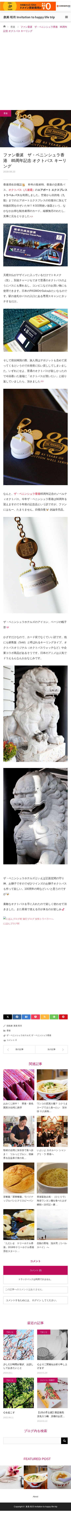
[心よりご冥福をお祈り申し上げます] (52, 1345)
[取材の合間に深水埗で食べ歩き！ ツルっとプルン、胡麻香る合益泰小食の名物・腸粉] (18, 1131)
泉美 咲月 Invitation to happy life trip (29, 16)
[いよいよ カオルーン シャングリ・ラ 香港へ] (52, 1131)
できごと (10, 1332)
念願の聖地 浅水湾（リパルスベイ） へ (52, 1245)
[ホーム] (4, 26)
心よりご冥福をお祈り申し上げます (52, 1366)
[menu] (66, 17)
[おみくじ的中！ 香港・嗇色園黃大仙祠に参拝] (18, 1084)
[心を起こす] (18, 1393)
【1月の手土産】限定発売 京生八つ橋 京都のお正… (51, 1414)
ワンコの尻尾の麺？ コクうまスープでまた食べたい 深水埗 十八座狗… (52, 1107)
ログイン (36, 1300)
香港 (12, 27)
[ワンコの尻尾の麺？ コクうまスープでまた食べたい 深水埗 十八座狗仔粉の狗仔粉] (52, 1084)
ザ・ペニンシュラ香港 (41, 1035)
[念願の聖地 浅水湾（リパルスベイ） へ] (52, 1224)
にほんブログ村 (11, 923)
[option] (12, 1477)
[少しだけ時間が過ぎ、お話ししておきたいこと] (18, 1345)
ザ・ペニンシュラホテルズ (18, 1035)
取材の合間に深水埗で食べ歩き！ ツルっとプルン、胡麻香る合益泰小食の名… (18, 1154)
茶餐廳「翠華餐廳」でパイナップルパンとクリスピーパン (18, 1198)
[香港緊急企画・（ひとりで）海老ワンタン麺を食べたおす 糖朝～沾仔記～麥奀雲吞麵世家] (52, 1178)
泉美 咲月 (18, 1026)
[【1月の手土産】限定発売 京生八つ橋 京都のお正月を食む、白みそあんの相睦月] (52, 1393)
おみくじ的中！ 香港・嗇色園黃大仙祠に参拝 (18, 1105)
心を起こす (9, 1412)
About (35, 1497)
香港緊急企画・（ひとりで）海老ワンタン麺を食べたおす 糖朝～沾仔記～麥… (52, 1200)
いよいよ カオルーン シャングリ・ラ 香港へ (51, 1152)
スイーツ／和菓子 (47, 1380)
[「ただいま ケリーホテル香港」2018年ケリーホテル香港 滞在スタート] (18, 1224)
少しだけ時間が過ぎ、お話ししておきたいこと (18, 1366)
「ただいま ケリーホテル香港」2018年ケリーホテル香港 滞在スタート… (18, 1247)
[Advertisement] (35, 70)
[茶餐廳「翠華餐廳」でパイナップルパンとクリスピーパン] (18, 1178)
